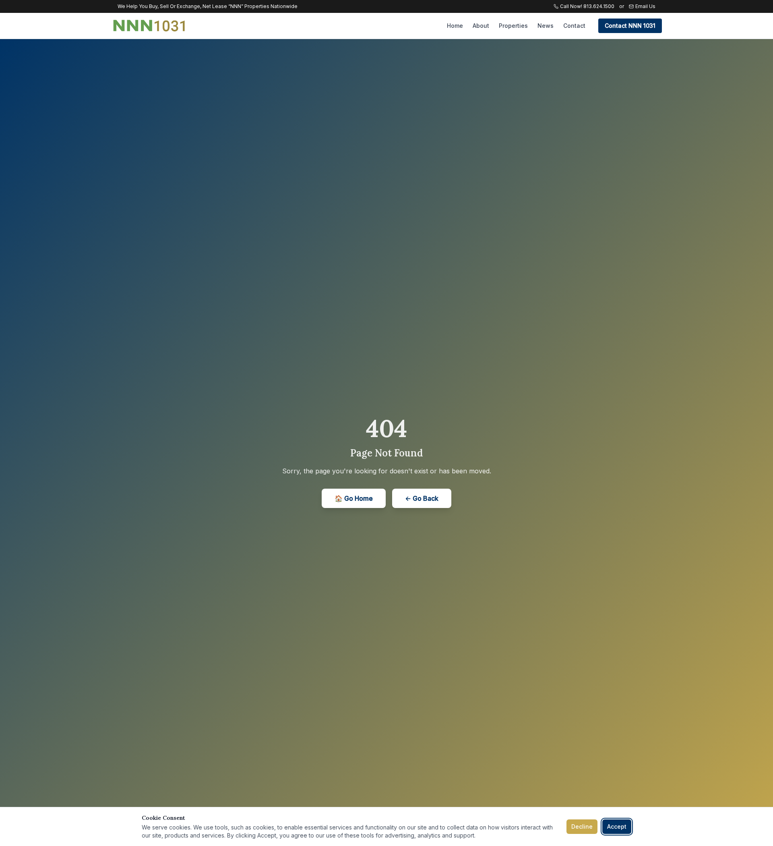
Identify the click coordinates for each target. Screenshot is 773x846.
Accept (616, 826)
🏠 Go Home (354, 498)
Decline (582, 826)
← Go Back (421, 498)
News (545, 25)
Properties (513, 25)
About (481, 25)
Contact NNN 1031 (630, 25)
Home (455, 25)
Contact (574, 25)
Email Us (645, 6)
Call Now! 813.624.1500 (587, 6)
